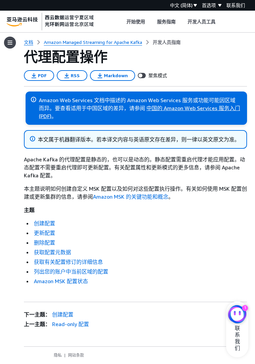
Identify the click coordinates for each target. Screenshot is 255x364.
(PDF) (45, 116)
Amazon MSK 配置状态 (61, 281)
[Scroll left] (121, 21)
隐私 (58, 355)
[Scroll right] (220, 21)
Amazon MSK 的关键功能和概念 (130, 196)
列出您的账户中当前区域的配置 (71, 271)
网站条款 (76, 355)
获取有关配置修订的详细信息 (68, 262)
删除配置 (44, 242)
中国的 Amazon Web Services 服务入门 (193, 108)
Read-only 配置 (70, 324)
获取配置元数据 (52, 252)
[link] (167, 42)
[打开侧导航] (10, 43)
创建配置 (44, 223)
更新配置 (44, 233)
